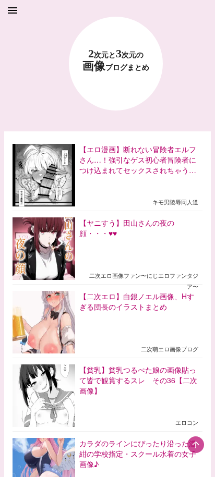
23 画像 (115, 60)
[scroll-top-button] (195, 444)
